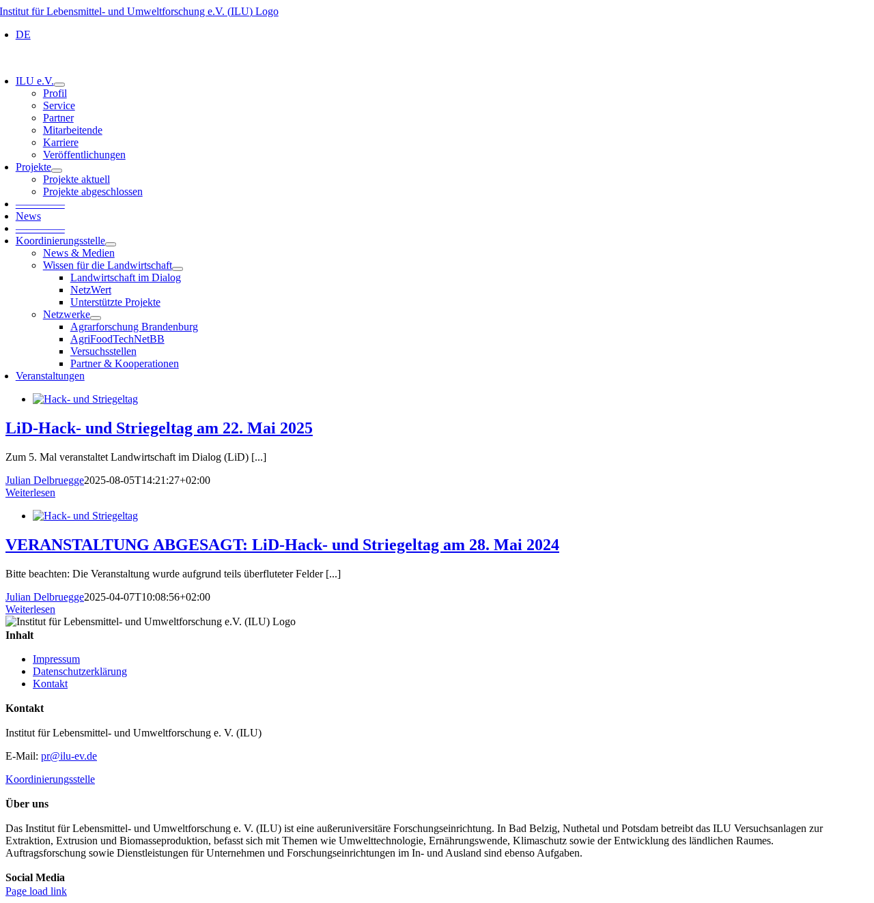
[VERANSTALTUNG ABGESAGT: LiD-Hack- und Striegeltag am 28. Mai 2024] (85, 515)
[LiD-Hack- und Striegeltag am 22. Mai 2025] (85, 399)
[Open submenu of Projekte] (56, 171)
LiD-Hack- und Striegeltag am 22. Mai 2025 (159, 428)
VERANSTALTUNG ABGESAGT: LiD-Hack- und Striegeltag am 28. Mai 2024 (282, 545)
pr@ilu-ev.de (69, 756)
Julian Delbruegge (44, 480)
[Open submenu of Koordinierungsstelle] (110, 244)
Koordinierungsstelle (50, 779)
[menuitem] (23, 34)
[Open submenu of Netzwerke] (95, 318)
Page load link (36, 891)
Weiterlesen (30, 492)
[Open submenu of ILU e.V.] (59, 85)
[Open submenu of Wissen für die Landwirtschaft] (177, 269)
